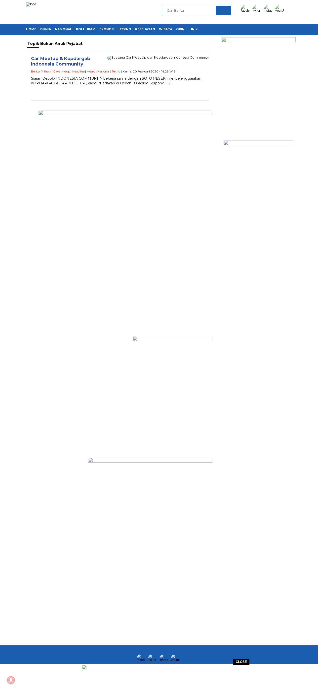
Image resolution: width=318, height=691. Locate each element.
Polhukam (85, 29)
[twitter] (257, 10)
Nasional (63, 29)
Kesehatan (145, 29)
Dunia (45, 29)
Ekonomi (107, 29)
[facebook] (246, 10)
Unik (194, 29)
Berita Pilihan (41, 71)
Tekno (125, 29)
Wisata (165, 29)
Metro (91, 71)
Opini (181, 29)
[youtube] (280, 10)
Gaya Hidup (61, 71)
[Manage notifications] (11, 680)
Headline (78, 71)
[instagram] (269, 10)
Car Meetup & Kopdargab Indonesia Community (60, 61)
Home (31, 29)
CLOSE (241, 662)
